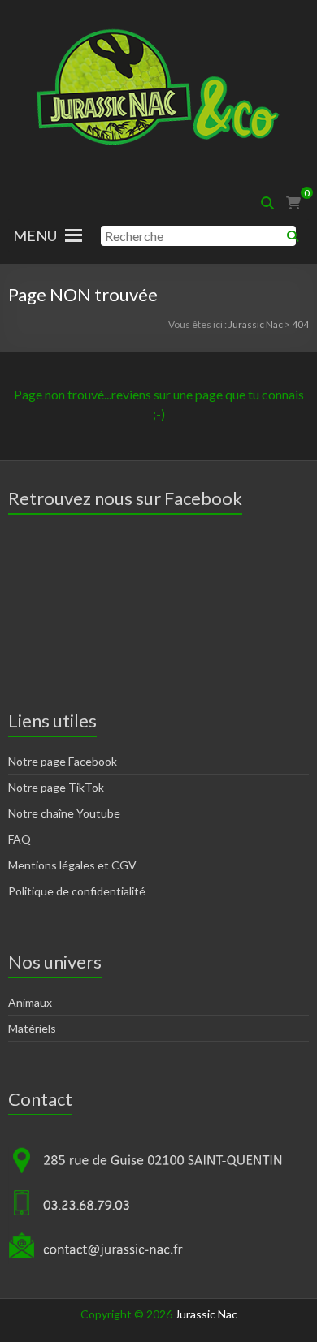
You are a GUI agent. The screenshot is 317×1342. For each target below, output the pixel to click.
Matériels (32, 1028)
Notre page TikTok (56, 787)
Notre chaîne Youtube (64, 813)
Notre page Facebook (62, 761)
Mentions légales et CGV (72, 865)
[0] (293, 203)
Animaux (30, 1002)
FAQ (19, 839)
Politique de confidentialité (76, 891)
